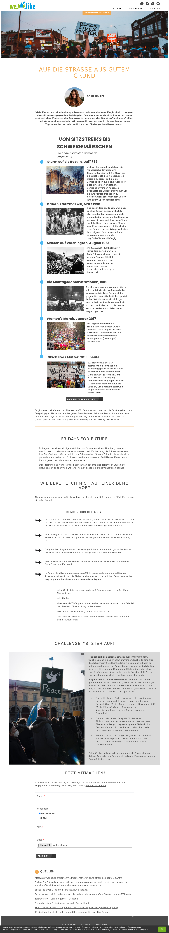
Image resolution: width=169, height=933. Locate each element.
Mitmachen (135, 8)
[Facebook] (142, 3)
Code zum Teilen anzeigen (81, 399)
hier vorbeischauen (96, 785)
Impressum (101, 924)
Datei (40, 840)
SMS (40, 827)
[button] (84, 872)
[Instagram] (152, 3)
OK (162, 929)
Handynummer (48, 813)
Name (41, 796)
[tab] (84, 872)
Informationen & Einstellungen (134, 929)
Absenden (43, 856)
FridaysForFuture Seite (114, 465)
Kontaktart (42, 809)
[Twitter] (147, 3)
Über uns (155, 8)
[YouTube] (158, 3)
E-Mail (44, 818)
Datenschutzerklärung (48, 929)
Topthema (116, 8)
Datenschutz (87, 924)
